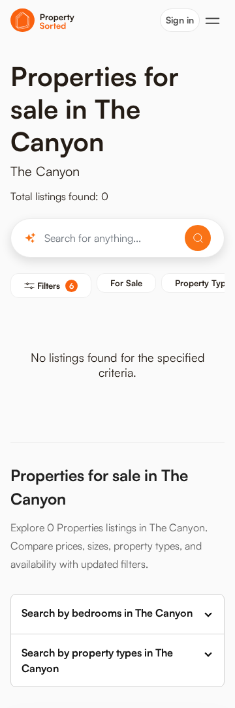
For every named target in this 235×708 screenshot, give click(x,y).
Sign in (180, 19)
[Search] (198, 238)
